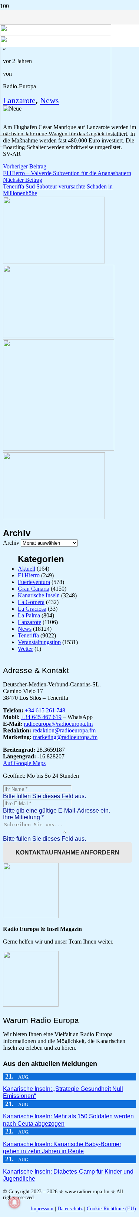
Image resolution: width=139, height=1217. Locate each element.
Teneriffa (28, 635)
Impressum (41, 1208)
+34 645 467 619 (41, 717)
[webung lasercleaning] (58, 336)
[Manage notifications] (14, 1202)
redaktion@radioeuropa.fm (64, 730)
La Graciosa (32, 609)
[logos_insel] (55, 145)
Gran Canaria (33, 588)
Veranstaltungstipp (39, 642)
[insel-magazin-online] (54, 261)
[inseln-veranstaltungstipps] (54, 517)
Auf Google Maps (24, 763)
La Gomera (31, 602)
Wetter (25, 649)
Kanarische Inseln (39, 595)
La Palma (29, 615)
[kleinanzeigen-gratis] (58, 449)
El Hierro (29, 575)
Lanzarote (29, 622)
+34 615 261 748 (45, 710)
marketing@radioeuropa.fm (65, 737)
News (25, 629)
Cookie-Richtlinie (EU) (111, 1208)
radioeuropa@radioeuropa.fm (58, 724)
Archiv (11, 542)
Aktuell (26, 568)
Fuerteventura (34, 582)
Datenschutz (70, 1208)
